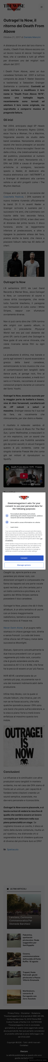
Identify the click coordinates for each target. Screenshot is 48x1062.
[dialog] (24, 531)
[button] (24, 527)
